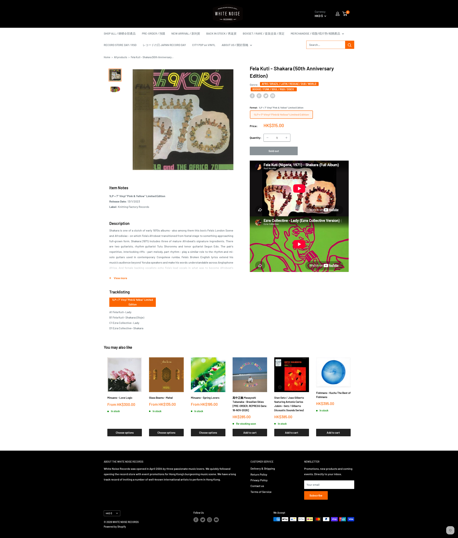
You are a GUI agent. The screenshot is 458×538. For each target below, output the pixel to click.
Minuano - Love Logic (119, 397)
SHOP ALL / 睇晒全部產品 (120, 33)
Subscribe (316, 495)
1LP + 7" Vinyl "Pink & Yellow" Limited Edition (132, 302)
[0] (345, 14)
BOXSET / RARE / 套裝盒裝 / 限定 (263, 33)
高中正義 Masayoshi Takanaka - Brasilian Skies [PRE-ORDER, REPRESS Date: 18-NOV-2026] (250, 404)
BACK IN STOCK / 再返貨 (221, 33)
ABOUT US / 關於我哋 (235, 45)
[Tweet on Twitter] (265, 95)
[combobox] (325, 45)
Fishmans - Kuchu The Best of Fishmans (333, 395)
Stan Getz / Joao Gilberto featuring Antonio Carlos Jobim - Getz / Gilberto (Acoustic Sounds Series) (289, 404)
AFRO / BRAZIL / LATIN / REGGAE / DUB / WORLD (289, 83)
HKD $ (109, 513)
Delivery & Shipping (262, 468)
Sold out (274, 151)
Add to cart (250, 432)
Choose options (125, 432)
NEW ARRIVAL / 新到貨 (185, 33)
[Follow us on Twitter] (202, 519)
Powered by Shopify (115, 526)
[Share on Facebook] (252, 95)
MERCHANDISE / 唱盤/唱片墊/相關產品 (315, 33)
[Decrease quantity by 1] (267, 137)
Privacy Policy (259, 480)
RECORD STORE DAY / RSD (120, 45)
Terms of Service (261, 491)
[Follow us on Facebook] (195, 519)
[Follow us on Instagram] (209, 519)
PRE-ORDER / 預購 (153, 33)
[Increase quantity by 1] (286, 137)
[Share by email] (272, 95)
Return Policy (258, 474)
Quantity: (255, 137)
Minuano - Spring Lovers (205, 397)
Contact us (257, 486)
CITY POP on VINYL (203, 45)
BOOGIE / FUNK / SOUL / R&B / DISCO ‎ (273, 89)
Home (107, 57)
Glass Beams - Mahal (161, 397)
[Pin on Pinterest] (259, 95)
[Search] (349, 45)
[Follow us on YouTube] (216, 519)
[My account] (337, 14)
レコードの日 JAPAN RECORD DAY (164, 45)
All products (120, 57)
